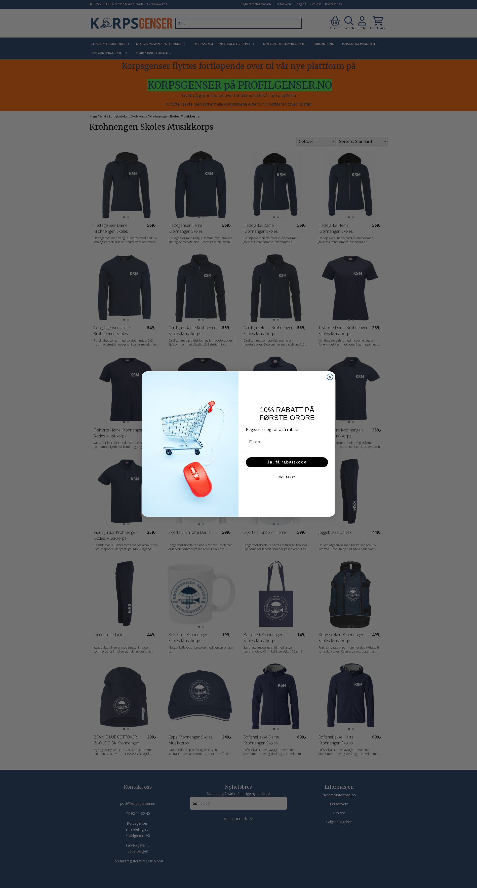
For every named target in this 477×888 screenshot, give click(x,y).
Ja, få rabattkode (287, 462)
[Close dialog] (330, 377)
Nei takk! (287, 477)
